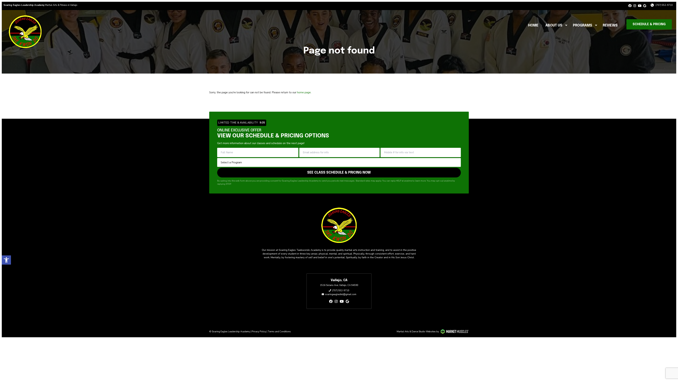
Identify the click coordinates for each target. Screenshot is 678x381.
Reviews (610, 25)
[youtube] (639, 6)
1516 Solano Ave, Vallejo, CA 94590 (339, 285)
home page (304, 92)
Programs (582, 25)
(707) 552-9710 (664, 5)
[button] (6, 260)
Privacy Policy (259, 331)
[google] (644, 6)
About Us (553, 25)
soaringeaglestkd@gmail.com (340, 294)
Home (533, 25)
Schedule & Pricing (649, 24)
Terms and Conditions (279, 331)
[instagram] (634, 6)
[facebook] (630, 6)
